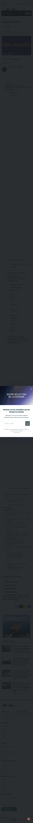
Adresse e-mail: (14, 423)
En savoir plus (16, 432)
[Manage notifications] (28, 819)
